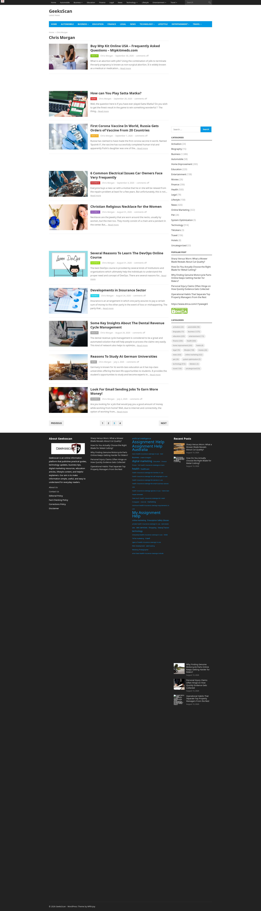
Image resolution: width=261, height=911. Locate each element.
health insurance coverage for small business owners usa (150, 485)
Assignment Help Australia (147, 447)
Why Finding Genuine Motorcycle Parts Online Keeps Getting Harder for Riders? (191, 278)
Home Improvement (181, 164)
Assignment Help (148, 442)
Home (53, 2)
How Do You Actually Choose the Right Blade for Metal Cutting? (191, 268)
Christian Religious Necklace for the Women (126, 206)
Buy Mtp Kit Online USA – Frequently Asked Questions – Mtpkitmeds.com (125, 48)
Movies (175, 179)
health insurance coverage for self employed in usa (149, 476)
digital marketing (142, 461)
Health (94, 56)
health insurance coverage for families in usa (147, 473)
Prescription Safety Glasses (158, 520)
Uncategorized (179, 245)
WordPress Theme (76, 906)
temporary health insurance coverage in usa (147, 535)
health (135, 468)
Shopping (152, 527)
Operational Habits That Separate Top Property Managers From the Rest (190, 296)
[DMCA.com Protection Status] (179, 312)
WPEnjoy (91, 906)
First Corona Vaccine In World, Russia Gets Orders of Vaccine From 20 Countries (124, 128)
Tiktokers (176, 230)
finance (164, 461)
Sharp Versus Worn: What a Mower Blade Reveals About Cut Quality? (189, 260)
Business (77, 2)
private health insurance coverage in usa (146, 524)
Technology (131, 2)
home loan (165, 491)
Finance (102, 2)
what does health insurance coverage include (147, 553)
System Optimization (182, 220)
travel (147, 538)
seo (133, 527)
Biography (176, 148)
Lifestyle (145, 2)
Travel (173, 2)
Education (91, 2)
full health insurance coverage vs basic (151, 465)
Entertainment (158, 2)
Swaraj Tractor (163, 527)
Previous (56, 423)
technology (137, 531)
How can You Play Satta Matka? (115, 93)
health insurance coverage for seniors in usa (147, 480)
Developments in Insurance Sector (118, 290)
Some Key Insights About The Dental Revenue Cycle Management (127, 325)
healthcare (145, 469)
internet (143, 502)
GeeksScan (60, 11)
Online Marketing (180, 209)
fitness (134, 465)
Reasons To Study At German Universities (123, 356)
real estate (165, 524)
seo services (141, 527)
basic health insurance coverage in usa (145, 454)
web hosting (150, 546)
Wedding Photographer (140, 550)
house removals (137, 494)
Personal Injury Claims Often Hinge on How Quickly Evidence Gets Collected (191, 288)
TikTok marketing (138, 538)
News (120, 2)
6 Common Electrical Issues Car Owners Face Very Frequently (126, 175)
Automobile (65, 2)
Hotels (174, 240)
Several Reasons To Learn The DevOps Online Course (126, 255)
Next (164, 423)
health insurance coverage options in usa (146, 491)
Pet (173, 214)
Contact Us (54, 491)
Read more (125, 68)
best (161, 454)
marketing (151, 502)
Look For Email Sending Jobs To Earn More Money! (124, 391)
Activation (176, 143)
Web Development (138, 546)
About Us (53, 487)
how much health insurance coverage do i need (148, 498)
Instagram (135, 502)
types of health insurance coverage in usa (146, 542)
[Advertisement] (162, 14)
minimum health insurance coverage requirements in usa (150, 507)
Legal (111, 2)
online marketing (139, 520)
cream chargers (145, 457)
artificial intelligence (141, 438)
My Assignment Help (146, 514)
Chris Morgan (106, 55)
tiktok (166, 535)
